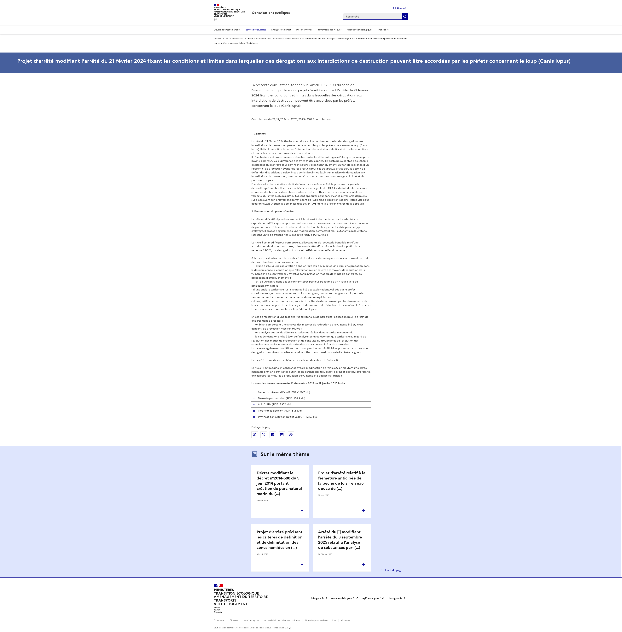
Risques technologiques (359, 29)
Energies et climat (281, 29)
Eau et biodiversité (256, 29)
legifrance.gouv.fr (371, 598)
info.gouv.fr (317, 598)
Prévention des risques (329, 29)
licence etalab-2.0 (279, 627)
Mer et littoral (304, 29)
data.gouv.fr (395, 598)
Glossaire (234, 620)
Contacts (345, 620)
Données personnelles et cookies (320, 620)
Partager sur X (263, 434)
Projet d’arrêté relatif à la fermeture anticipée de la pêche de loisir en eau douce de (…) (341, 480)
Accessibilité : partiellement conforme (282, 620)
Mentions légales (251, 620)
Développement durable (227, 29)
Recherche (405, 16)
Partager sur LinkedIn (273, 434)
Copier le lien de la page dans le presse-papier (291, 434)
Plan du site (219, 620)
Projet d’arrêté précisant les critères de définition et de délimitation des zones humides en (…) (280, 539)
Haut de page (393, 570)
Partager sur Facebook (254, 434)
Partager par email (282, 434)
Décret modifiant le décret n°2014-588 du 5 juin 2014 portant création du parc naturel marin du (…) (279, 483)
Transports (383, 29)
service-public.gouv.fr (343, 598)
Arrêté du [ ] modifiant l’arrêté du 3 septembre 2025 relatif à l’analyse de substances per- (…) (340, 539)
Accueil (217, 38)
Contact (401, 8)
